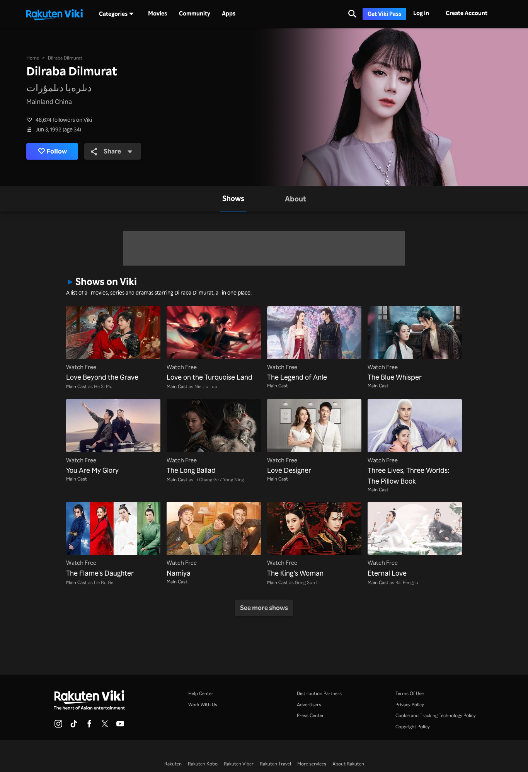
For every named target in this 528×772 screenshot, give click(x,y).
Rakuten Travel (275, 763)
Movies (157, 13)
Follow (56, 151)
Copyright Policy (412, 726)
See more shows (264, 607)
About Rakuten (348, 763)
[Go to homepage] (54, 14)
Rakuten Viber (239, 763)
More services (311, 763)
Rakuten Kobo (203, 763)
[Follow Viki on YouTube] (120, 726)
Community (194, 13)
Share (112, 151)
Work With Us (202, 704)
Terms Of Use (409, 693)
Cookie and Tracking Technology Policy (435, 715)
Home (32, 58)
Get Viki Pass (384, 13)
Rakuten (173, 763)
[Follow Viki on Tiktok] (73, 726)
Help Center (200, 693)
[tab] (233, 198)
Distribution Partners (319, 693)
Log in (421, 13)
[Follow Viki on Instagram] (58, 726)
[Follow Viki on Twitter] (104, 726)
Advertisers (309, 704)
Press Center (310, 715)
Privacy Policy (409, 704)
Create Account (466, 13)
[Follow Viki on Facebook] (89, 726)
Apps (228, 13)
